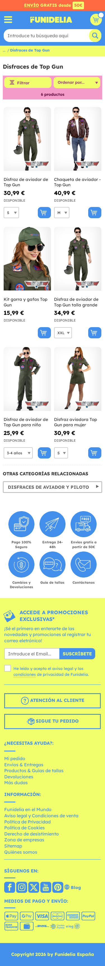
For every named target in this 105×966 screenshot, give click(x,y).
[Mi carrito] (96, 19)
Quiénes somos (20, 852)
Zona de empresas (24, 839)
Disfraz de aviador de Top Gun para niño (26, 422)
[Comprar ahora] (44, 212)
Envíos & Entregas (23, 764)
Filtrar (23, 82)
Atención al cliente (56, 700)
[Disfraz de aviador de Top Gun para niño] (27, 379)
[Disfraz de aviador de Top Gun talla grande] (77, 259)
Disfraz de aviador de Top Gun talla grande (76, 302)
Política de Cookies (24, 827)
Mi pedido (14, 758)
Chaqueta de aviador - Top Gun (77, 182)
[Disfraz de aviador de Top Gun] (27, 139)
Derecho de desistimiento (31, 834)
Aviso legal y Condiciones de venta (41, 815)
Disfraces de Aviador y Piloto (48, 487)
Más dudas (16, 782)
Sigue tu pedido (56, 721)
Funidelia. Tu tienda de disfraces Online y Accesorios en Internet (51, 20)
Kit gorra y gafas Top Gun (25, 302)
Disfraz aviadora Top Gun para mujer (75, 422)
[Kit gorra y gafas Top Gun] (27, 259)
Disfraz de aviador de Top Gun (26, 182)
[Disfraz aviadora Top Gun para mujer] (77, 379)
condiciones (24, 674)
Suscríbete (77, 654)
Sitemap (13, 846)
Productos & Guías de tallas (34, 770)
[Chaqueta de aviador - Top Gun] (77, 139)
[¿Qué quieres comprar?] (8, 19)
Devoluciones (18, 776)
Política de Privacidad (27, 822)
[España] (9, 888)
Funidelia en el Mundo (28, 809)
